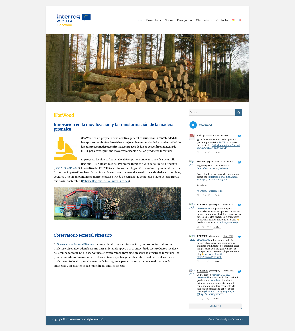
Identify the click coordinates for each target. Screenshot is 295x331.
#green (224, 179)
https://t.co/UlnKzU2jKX (228, 222)
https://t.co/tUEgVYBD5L (211, 294)
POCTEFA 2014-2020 (67, 168)
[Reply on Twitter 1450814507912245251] (198, 227)
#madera (215, 280)
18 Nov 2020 (228, 271)
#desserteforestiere (215, 254)
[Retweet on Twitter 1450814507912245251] (203, 227)
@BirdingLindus (229, 177)
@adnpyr (201, 179)
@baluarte (222, 168)
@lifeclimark (218, 145)
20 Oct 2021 (228, 204)
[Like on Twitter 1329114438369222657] (209, 299)
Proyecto (152, 20)
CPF (199, 135)
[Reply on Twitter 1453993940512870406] (198, 196)
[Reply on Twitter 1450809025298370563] (198, 262)
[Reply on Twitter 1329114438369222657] (198, 299)
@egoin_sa (228, 291)
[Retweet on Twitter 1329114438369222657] (203, 299)
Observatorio (204, 20)
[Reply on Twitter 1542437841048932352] (198, 153)
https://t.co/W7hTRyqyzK (209, 257)
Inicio (139, 20)
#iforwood (214, 177)
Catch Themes (235, 319)
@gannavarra (213, 161)
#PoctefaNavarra (205, 168)
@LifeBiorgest (232, 145)
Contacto (222, 20)
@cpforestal (208, 135)
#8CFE (222, 142)
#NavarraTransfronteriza (209, 191)
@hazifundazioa (212, 291)
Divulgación (184, 20)
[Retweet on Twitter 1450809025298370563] (203, 262)
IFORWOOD (77, 319)
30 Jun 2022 (222, 135)
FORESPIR (202, 204)
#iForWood (202, 277)
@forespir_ (214, 204)
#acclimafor (213, 179)
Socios (169, 20)
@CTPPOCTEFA (205, 148)
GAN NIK (201, 161)
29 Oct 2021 (228, 161)
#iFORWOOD (220, 148)
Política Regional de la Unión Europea (105, 181)
